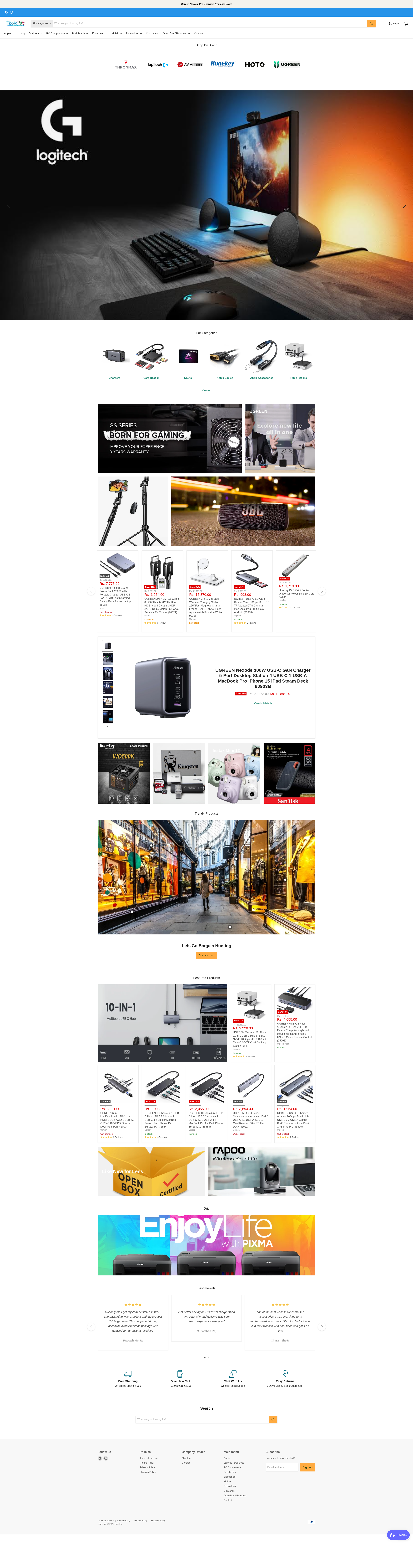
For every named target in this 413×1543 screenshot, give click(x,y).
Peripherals (79, 33)
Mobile (116, 33)
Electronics (99, 33)
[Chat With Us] (232, 1379)
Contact (198, 33)
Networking (133, 33)
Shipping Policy (148, 1472)
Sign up (307, 1467)
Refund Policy (147, 1462)
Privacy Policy (147, 1467)
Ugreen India (283, 1044)
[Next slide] (107, 726)
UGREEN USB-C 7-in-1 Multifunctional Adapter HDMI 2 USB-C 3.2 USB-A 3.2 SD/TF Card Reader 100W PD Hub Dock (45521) (250, 1120)
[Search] (371, 23)
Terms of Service (149, 1458)
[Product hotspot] (151, 845)
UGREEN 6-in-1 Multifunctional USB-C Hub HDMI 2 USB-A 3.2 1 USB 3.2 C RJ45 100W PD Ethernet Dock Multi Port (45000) (117, 1120)
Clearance (152, 33)
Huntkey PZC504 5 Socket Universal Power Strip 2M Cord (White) (296, 593)
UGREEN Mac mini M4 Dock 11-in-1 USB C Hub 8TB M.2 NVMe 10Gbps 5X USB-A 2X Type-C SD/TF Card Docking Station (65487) (249, 1039)
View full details (263, 703)
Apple (7, 33)
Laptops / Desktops (29, 33)
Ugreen (103, 608)
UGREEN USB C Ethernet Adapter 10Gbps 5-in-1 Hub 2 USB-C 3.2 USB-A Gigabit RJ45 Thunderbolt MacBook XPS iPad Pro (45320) (294, 1120)
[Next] (322, 591)
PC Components (56, 33)
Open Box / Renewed (175, 33)
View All (206, 390)
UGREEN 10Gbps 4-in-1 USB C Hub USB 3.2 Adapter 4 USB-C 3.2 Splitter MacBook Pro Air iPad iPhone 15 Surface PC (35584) (162, 1120)
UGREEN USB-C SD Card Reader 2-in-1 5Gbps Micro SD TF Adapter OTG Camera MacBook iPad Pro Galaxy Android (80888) (251, 605)
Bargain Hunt (206, 955)
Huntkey (283, 600)
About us (186, 1458)
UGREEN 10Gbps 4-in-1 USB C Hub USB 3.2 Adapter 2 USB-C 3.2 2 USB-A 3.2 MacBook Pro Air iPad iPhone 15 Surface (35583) (206, 1120)
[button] (394, 24)
